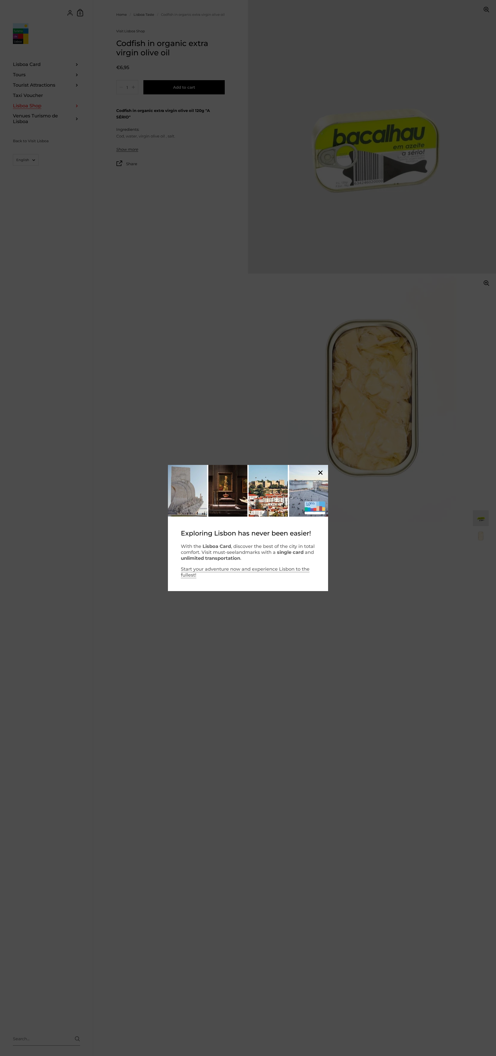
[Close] (320, 473)
